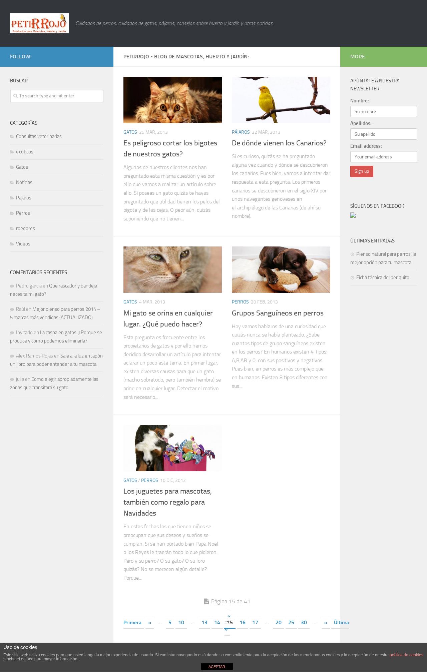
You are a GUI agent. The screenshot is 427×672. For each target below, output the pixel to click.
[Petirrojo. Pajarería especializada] (353, 216)
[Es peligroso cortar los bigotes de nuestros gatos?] (172, 100)
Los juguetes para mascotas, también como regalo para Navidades (167, 502)
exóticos (24, 152)
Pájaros (241, 132)
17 (255, 622)
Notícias (24, 182)
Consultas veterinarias (39, 136)
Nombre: (359, 101)
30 (304, 622)
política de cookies (406, 655)
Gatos (130, 132)
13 (204, 622)
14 (217, 622)
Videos (23, 244)
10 (181, 622)
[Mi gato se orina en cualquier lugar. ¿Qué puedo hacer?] (172, 269)
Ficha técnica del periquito (382, 277)
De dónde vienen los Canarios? (279, 143)
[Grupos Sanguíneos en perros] (281, 269)
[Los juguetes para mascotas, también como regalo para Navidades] (172, 448)
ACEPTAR (216, 667)
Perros (240, 302)
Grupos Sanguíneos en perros (278, 313)
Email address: (366, 146)
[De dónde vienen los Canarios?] (281, 100)
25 (291, 622)
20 (279, 622)
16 (243, 622)
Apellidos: (361, 123)
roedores (25, 228)
